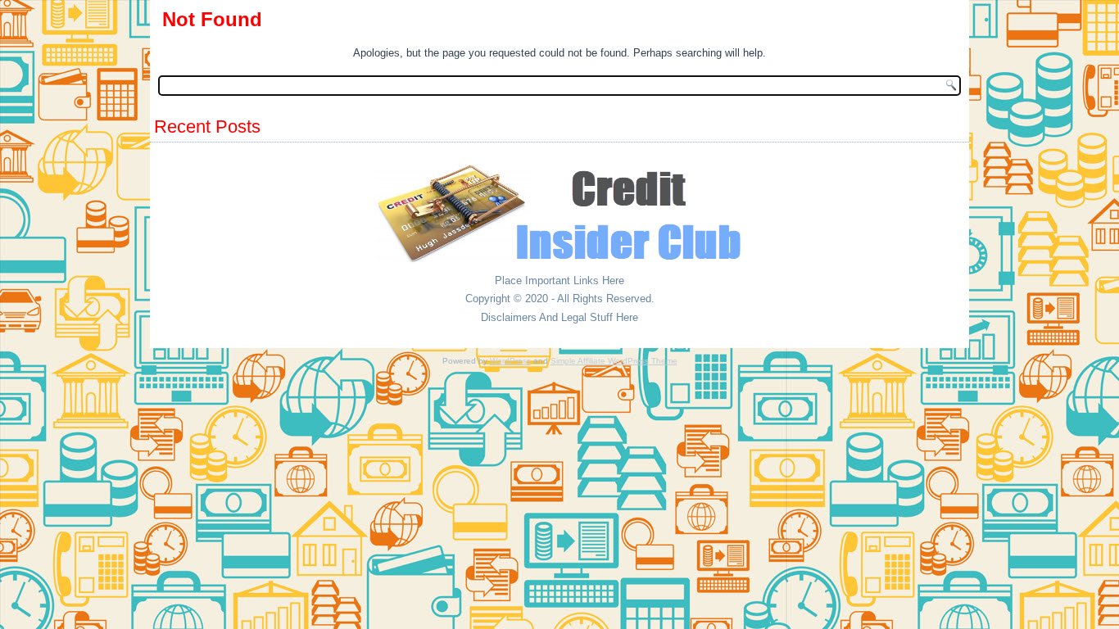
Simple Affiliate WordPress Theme (613, 360)
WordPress (510, 360)
